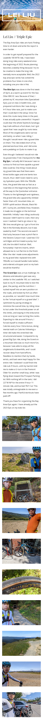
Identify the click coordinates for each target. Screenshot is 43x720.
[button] (3, 3)
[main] (21, 15)
